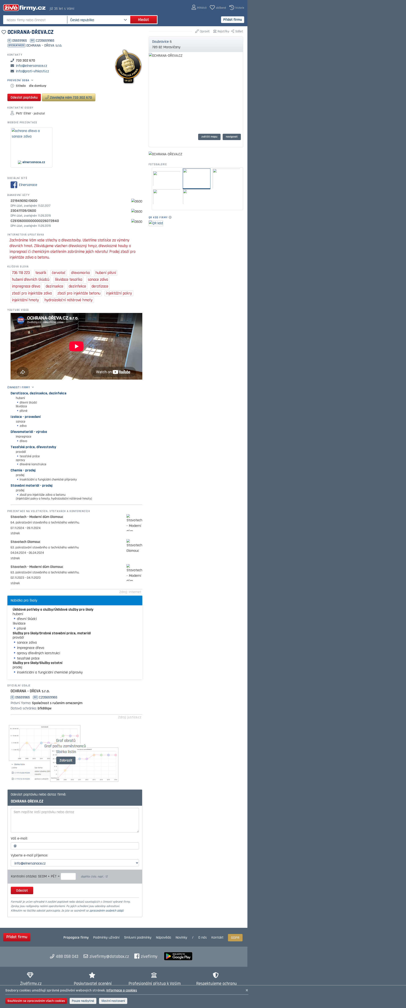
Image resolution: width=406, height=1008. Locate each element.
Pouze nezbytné (83, 1001)
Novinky (181, 937)
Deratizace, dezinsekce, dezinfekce (38, 393)
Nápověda (163, 937)
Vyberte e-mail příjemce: (29, 855)
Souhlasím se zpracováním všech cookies (36, 1001)
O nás (202, 937)
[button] (199, 7)
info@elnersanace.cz (31, 65)
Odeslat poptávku (24, 97)
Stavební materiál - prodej (31, 485)
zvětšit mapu (209, 137)
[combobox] (35, 19)
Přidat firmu (232, 19)
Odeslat (22, 890)
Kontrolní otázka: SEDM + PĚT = (36, 876)
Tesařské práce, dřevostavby (33, 447)
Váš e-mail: (19, 838)
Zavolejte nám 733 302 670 (70, 97)
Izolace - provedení (26, 416)
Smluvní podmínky (137, 937)
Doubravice (160, 41)
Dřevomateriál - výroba (29, 431)
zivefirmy (149, 956)
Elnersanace (28, 184)
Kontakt (217, 937)
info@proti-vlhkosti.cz (32, 71)
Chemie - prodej (23, 470)
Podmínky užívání (106, 937)
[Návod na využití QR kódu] (171, 217)
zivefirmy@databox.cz (109, 956)
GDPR (235, 937)
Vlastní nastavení (113, 1001)
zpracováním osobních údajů (106, 911)
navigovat (232, 137)
